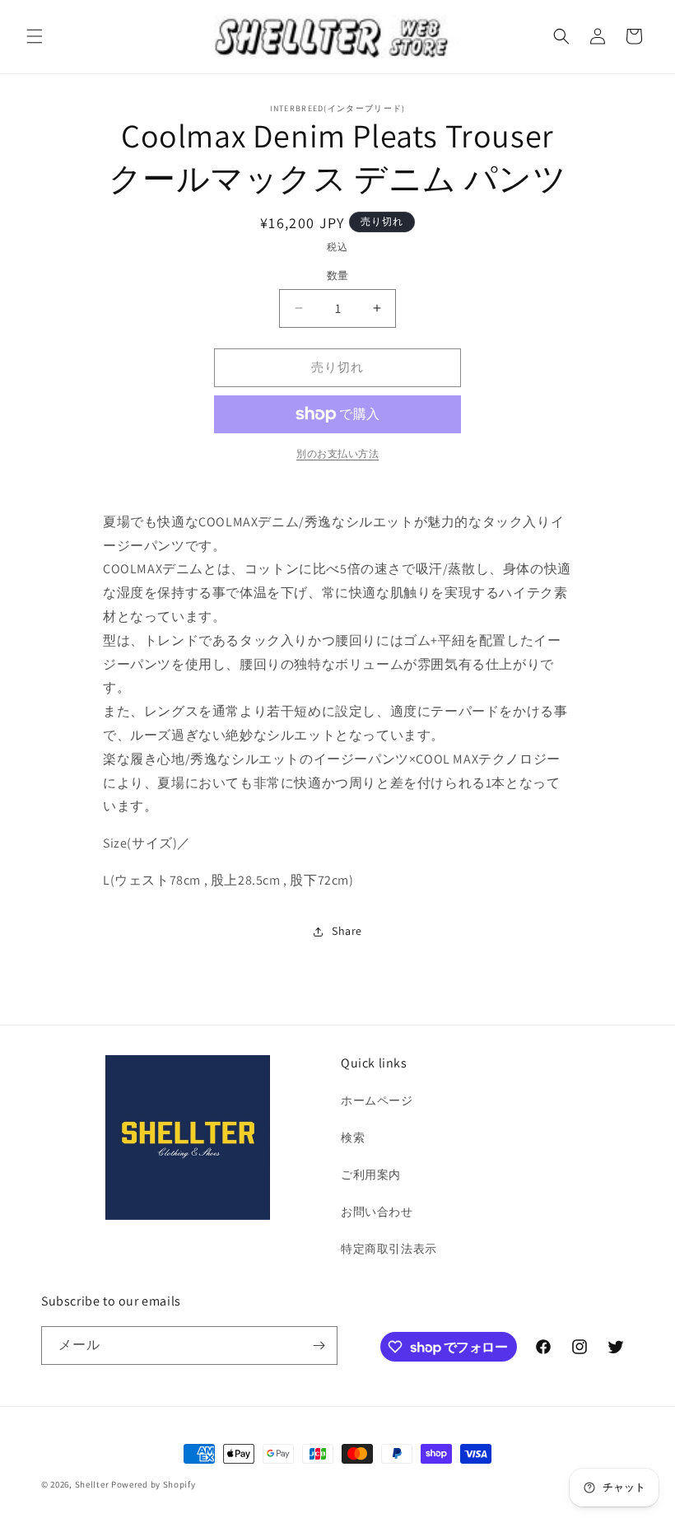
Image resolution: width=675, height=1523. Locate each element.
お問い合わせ (377, 1211)
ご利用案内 (371, 1174)
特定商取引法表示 (389, 1248)
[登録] (318, 1345)
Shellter (92, 1484)
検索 (353, 1137)
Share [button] (347, 930)
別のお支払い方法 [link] (337, 453)
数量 (338, 276)
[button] (34, 36)
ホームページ (377, 1100)
